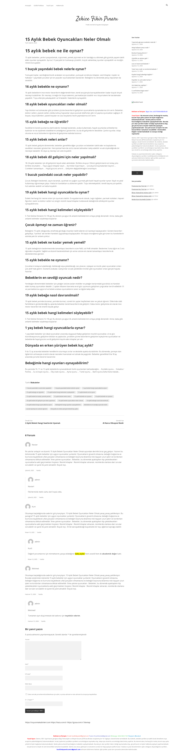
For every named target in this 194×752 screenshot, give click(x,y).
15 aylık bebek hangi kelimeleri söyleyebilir (60, 392)
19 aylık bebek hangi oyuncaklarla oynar (39, 405)
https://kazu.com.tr (59, 722)
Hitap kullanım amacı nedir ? (141, 48)
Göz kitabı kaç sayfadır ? (139, 85)
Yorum (27, 639)
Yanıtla (38, 470)
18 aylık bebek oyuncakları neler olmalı (70, 401)
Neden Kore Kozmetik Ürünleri (141, 199)
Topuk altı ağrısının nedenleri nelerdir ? (144, 42)
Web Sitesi (28, 684)
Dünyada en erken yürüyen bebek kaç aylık (64, 409)
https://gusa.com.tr (75, 722)
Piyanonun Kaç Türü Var (139, 186)
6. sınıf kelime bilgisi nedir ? (140, 91)
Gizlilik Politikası (39, 6)
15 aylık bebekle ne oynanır (83, 396)
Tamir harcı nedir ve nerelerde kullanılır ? (145, 69)
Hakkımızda (60, 6)
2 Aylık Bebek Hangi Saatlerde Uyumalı (42, 423)
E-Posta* (28, 674)
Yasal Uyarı (49, 6)
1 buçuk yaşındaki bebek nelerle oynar (67, 388)
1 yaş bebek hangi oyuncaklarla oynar (95, 388)
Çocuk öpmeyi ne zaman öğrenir (36, 409)
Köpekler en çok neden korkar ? (142, 80)
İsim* (27, 664)
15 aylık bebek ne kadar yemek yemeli (38, 396)
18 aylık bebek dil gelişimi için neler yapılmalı (40, 401)
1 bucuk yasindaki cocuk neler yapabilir (38, 388)
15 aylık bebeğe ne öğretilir (35, 392)
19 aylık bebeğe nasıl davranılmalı (97, 401)
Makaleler (35, 382)
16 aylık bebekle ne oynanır (103, 396)
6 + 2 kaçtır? (29, 700)
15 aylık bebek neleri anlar (62, 396)
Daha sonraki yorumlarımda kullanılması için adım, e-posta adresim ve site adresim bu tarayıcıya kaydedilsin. (62, 694)
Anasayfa (28, 6)
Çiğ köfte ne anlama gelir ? (140, 58)
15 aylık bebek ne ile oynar (86, 392)
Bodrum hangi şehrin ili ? (139, 53)
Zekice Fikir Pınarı (97, 19)
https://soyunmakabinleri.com (37, 722)
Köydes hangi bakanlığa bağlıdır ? (142, 75)
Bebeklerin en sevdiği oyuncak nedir (95, 405)
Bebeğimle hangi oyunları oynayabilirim (68, 405)
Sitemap (86, 722)
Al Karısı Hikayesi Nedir (113, 423)
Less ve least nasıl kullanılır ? (140, 64)
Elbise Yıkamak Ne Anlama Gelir (142, 193)
